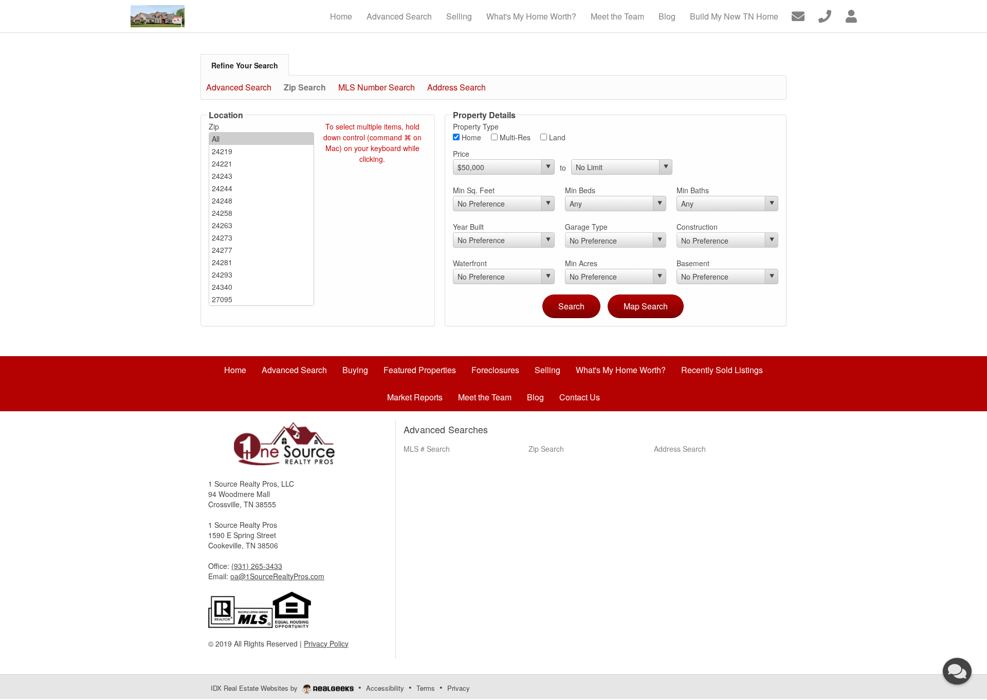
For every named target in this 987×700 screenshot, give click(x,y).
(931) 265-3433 (256, 566)
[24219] (261, 151)
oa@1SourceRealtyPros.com (277, 576)
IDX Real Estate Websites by (255, 688)
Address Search (456, 87)
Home (470, 137)
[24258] (261, 213)
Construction (697, 227)
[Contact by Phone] (824, 15)
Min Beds (580, 190)
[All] (261, 139)
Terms (425, 688)
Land (556, 137)
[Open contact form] (798, 15)
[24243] (261, 176)
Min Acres (581, 263)
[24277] (261, 250)
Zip (214, 126)
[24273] (261, 237)
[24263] (261, 225)
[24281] (261, 262)
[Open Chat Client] (957, 671)
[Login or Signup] (851, 15)
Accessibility (385, 688)
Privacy (458, 688)
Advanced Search (238, 87)
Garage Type (586, 227)
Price (461, 154)
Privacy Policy (326, 643)
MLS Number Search (376, 87)
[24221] (261, 163)
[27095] (261, 299)
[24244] (261, 188)
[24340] (261, 287)
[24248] (261, 200)
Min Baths (693, 190)
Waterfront (470, 263)
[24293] (261, 274)
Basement (693, 263)
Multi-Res (514, 137)
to (563, 167)
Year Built (468, 227)
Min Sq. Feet (474, 190)
